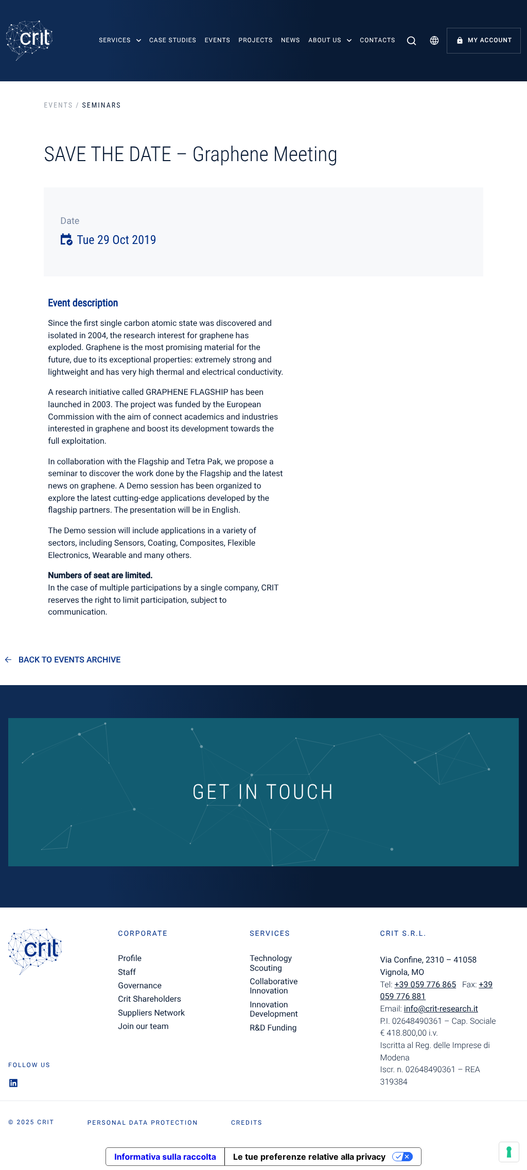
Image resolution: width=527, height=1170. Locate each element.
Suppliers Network (151, 1013)
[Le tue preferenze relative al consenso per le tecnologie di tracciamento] (509, 1152)
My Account (490, 40)
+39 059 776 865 (425, 984)
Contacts (377, 40)
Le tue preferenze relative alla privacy (309, 1156)
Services (115, 40)
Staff (127, 972)
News (290, 40)
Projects (256, 40)
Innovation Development (274, 1009)
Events (218, 40)
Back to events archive (69, 660)
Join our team (143, 1026)
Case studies (173, 40)
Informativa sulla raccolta (165, 1156)
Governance (140, 985)
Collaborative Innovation (273, 986)
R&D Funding (273, 1028)
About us (324, 40)
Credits (246, 1122)
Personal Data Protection (142, 1122)
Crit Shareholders (149, 999)
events (58, 105)
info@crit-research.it (441, 1009)
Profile (130, 958)
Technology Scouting (271, 962)
